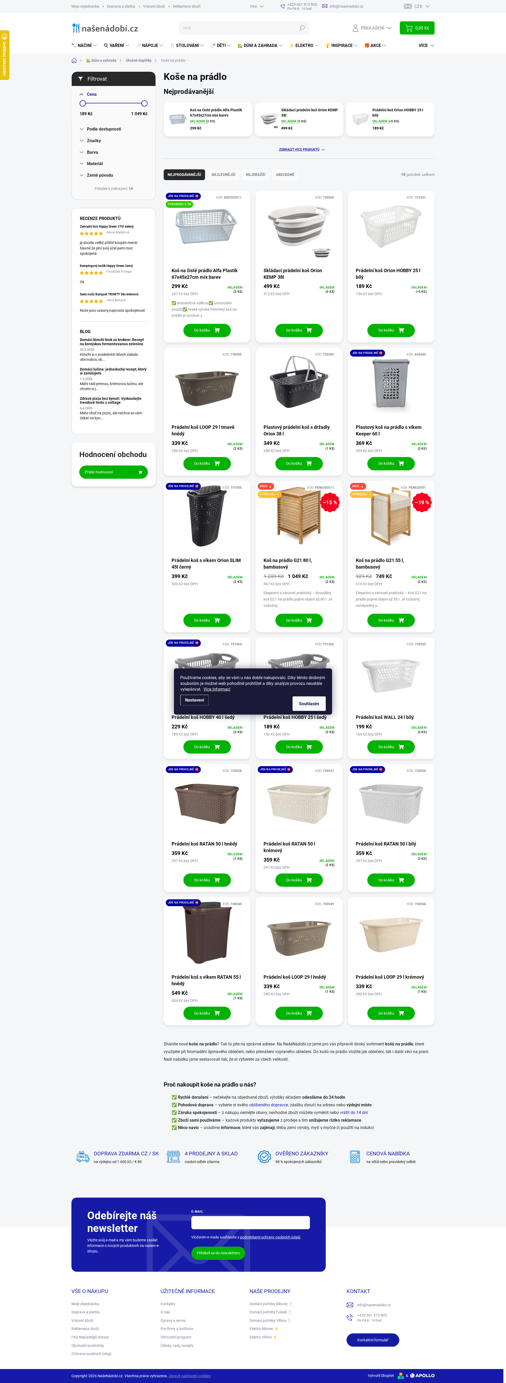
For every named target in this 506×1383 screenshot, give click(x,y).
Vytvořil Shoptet (381, 1376)
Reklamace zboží (186, 6)
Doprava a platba (121, 6)
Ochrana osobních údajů (91, 1354)
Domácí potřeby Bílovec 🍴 (271, 1304)
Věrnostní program (175, 1337)
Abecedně (285, 174)
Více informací (216, 689)
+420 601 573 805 (372, 1317)
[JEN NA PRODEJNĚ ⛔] (391, 386)
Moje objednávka (85, 6)
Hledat (302, 28)
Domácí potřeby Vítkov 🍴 (271, 1320)
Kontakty (168, 1304)
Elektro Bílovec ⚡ (264, 1329)
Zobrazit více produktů (299, 149)
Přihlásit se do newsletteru (218, 1253)
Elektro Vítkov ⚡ (263, 1337)
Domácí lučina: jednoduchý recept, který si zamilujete (113, 371)
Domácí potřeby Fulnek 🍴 (271, 1312)
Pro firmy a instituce (176, 1329)
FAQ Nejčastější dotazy (90, 1337)
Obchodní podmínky (87, 1345)
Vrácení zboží (154, 6)
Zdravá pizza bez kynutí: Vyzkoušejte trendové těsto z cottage (111, 400)
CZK (418, 6)
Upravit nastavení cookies (190, 1376)
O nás (165, 1312)
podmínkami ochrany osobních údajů (270, 1237)
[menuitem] (84, 46)
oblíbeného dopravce (268, 1104)
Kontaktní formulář (372, 1340)
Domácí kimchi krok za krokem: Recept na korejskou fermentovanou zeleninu (112, 342)
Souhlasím (309, 703)
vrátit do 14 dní (354, 1112)
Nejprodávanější (184, 174)
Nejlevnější (223, 174)
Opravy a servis (173, 1320)
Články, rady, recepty (177, 1345)
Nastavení (194, 700)
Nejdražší (255, 174)
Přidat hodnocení (99, 472)
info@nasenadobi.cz (374, 1305)
